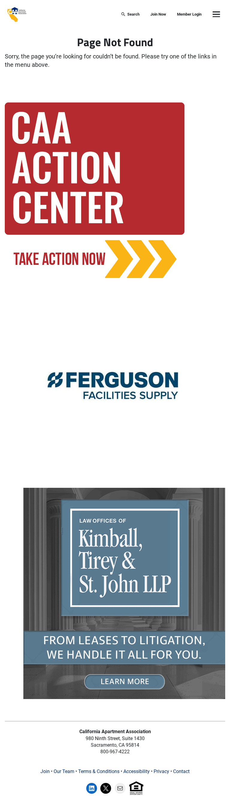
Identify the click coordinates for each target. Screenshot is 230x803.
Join (45, 771)
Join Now (158, 14)
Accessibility (136, 771)
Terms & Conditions (98, 771)
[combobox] (70, 14)
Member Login (189, 14)
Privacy (161, 771)
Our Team (64, 771)
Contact (181, 771)
